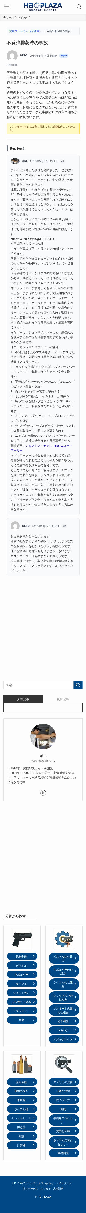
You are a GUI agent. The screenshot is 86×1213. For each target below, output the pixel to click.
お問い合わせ (45, 1183)
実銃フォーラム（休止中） (25, 31)
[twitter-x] (43, 793)
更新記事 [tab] (63, 699)
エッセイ (46, 1188)
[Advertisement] (43, 631)
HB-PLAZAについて (24, 1183)
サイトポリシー (65, 1183)
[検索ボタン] (79, 7)
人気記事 (58, 1188)
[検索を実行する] (78, 685)
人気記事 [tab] (23, 699)
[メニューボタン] (7, 7)
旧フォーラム (30, 1188)
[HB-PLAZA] (43, 7)
